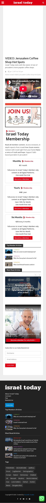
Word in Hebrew (32, 478)
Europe (8, 475)
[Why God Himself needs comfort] (9, 264)
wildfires (31, 468)
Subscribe (9, 405)
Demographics (28, 471)
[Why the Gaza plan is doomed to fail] (9, 258)
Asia (7, 482)
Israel (12, 75)
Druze (8, 471)
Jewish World (17, 447)
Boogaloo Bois (17, 485)
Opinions (16, 256)
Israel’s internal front (20, 422)
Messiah (13, 478)
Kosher (32, 482)
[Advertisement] (23, 31)
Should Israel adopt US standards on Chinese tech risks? (24, 457)
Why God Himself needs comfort (23, 264)
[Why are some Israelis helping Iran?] (9, 251)
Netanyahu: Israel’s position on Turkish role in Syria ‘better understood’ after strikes (23, 289)
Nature (15, 475)
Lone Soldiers (16, 482)
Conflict (16, 249)
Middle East (23, 283)
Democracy (24, 475)
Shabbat (33, 475)
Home (7, 75)
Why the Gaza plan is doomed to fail (24, 258)
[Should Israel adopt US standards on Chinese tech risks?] (9, 455)
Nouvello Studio (29, 495)
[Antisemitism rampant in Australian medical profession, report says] (9, 448)
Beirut (8, 485)
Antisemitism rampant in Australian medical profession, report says (24, 450)
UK (7, 478)
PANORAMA (10, 468)
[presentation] (35, 275)
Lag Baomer (17, 471)
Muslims (21, 478)
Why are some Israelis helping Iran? (24, 252)
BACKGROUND (21, 468)
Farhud (25, 482)
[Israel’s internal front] (9, 422)
